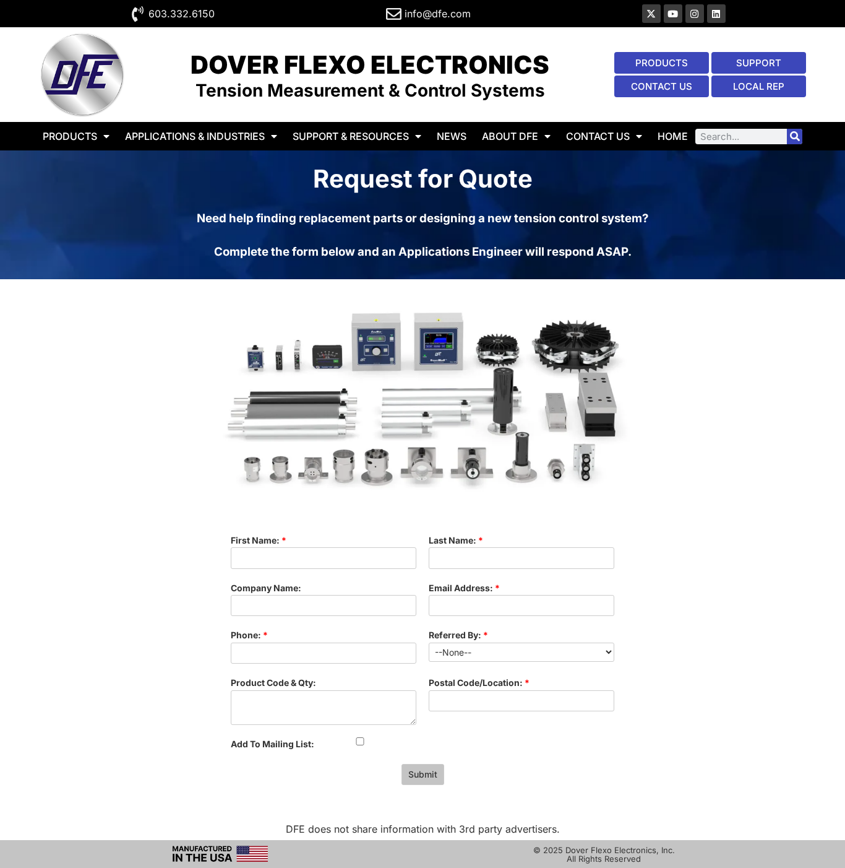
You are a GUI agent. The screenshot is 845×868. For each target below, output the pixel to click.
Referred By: (458, 635)
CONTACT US (598, 136)
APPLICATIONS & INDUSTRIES (195, 136)
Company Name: (266, 588)
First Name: (258, 540)
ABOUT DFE (510, 136)
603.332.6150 (181, 13)
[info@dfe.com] (393, 14)
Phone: (249, 635)
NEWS (451, 136)
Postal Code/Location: (479, 682)
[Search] (794, 136)
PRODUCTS (70, 136)
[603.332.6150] (137, 14)
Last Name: (456, 540)
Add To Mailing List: (272, 744)
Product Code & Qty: (273, 682)
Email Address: (464, 588)
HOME (673, 136)
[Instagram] (694, 13)
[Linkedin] (716, 13)
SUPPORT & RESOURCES (351, 136)
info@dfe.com (438, 13)
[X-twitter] (651, 13)
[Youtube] (673, 13)
